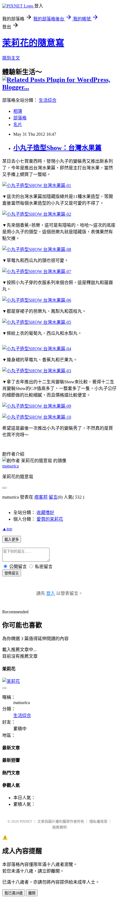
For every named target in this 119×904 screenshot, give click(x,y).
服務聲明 (59, 827)
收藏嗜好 (45, 512)
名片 (17, 124)
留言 (53, 497)
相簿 (17, 111)
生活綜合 (47, 100)
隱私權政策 (98, 821)
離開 (31, 893)
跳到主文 (11, 58)
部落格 (20, 118)
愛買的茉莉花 (50, 519)
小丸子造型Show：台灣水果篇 (57, 147)
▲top (7, 528)
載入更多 (11, 539)
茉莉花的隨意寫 (33, 43)
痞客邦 (41, 497)
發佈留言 (11, 573)
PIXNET (26, 821)
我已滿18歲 (13, 893)
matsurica (10, 466)
